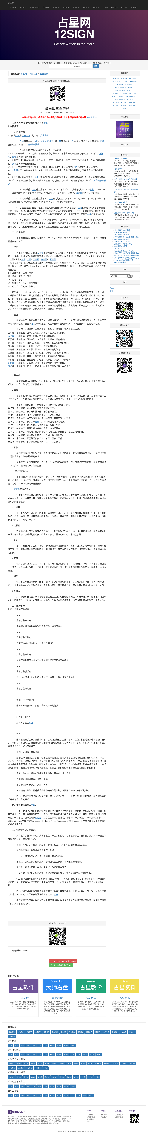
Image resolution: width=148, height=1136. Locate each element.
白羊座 (11, 1064)
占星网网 (24, 1116)
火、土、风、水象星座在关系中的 (126, 255)
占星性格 (130, 99)
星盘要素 (44, 73)
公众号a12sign (71, 63)
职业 (111, 291)
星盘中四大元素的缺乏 (122, 230)
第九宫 (69, 1077)
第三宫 (26, 1077)
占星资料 (124, 998)
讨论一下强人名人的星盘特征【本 (126, 253)
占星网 (11, 2)
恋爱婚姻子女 (120, 90)
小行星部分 (116, 81)
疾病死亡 (123, 1032)
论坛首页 (20, 1032)
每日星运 (72, 1032)
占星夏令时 (118, 169)
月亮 (16, 1045)
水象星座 (132, 1064)
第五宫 (40, 1077)
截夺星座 (115, 1064)
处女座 (47, 1064)
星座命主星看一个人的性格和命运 (126, 237)
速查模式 (46, 1032)
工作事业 (106, 1032)
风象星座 (20, 1068)
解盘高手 (132, 1032)
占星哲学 (124, 105)
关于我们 (90, 1114)
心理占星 (132, 105)
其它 (113, 96)
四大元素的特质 (120, 262)
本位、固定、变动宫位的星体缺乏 (126, 179)
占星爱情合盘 (34, 7)
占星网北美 (91, 1117)
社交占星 (124, 102)
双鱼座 (90, 1064)
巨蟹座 (33, 1064)
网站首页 (12, 1032)
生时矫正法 (91, 117)
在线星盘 (80, 1032)
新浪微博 (104, 1114)
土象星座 (12, 1068)
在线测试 (63, 1032)
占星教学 (76, 7)
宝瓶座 (83, 1064)
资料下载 (124, 7)
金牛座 (19, 1064)
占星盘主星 (118, 248)
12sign (79, 1131)
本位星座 (106, 1064)
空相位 (92, 1054)
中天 (78, 1054)
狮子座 (40, 1064)
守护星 (17, 489)
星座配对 (96, 7)
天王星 (52, 1045)
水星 (22, 1045)
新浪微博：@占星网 (103, 63)
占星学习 (124, 144)
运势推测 (23, 7)
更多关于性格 (33, 144)
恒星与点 (125, 81)
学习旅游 (124, 93)
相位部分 (133, 81)
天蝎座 (62, 1064)
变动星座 (29, 1068)
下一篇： (61, 965)
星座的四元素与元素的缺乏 (124, 212)
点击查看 (44, 135)
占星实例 (132, 93)
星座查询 (86, 7)
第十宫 (76, 1077)
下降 (78, 1095)
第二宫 (19, 1077)
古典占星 (66, 7)
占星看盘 (134, 7)
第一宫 (11, 1077)
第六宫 (47, 1077)
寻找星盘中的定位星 (121, 234)
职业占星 (132, 102)
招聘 (88, 1121)
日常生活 (116, 93)
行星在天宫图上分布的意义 (124, 251)
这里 (45, 123)
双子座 (26, 1064)
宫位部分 (120, 84)
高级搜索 (86, 63)
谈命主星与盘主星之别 (122, 241)
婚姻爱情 (97, 1032)
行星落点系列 (120, 99)
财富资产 (89, 1032)
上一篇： (63, 961)
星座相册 (55, 1032)
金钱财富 (120, 96)
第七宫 (54, 1077)
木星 (39, 1045)
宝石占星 (124, 108)
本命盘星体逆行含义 (64, 965)
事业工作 (130, 90)
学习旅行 (115, 1032)
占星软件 (56, 7)
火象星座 (124, 1064)
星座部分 (128, 84)
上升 (72, 1054)
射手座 (69, 1064)
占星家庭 (116, 102)
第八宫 (62, 1077)
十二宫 (90, 1077)
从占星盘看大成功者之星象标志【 (126, 257)
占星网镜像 (119, 1117)
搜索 (95, 66)
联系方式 (29, 1032)
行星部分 (132, 78)
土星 (45, 1045)
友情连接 (12, 1036)
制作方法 (116, 78)
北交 (84, 1095)
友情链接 (90, 1119)
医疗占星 (131, 87)
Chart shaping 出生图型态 (66, 961)
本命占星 (13, 7)
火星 (33, 1045)
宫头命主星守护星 (120, 158)
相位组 (85, 1054)
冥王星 (66, 1045)
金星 (28, 1045)
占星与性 (116, 105)
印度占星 (46, 7)
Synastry (113, 288)
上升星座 (38, 1068)
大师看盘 (57, 998)
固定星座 (98, 1064)
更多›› (73, 1045)
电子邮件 (104, 1117)
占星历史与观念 (120, 87)
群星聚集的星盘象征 (121, 239)
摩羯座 (76, 1064)
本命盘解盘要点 (131, 96)
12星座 (105, 7)
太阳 (10, 1045)
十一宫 (83, 1077)
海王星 (59, 1045)
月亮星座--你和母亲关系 (123, 244)
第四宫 (33, 1077)
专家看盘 (124, 116)
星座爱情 (114, 7)
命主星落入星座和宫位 (122, 232)
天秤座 (54, 1064)
